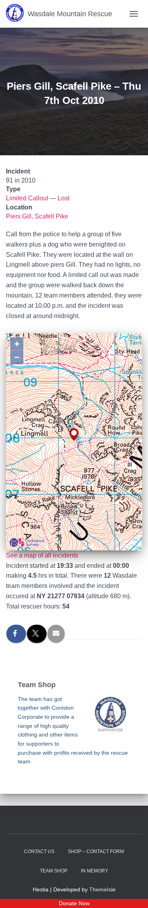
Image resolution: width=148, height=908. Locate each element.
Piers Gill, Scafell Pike (37, 216)
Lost (63, 198)
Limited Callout (27, 198)
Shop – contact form (96, 851)
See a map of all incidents (42, 555)
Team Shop (53, 871)
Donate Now (74, 903)
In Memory (94, 871)
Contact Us (39, 851)
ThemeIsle (102, 889)
